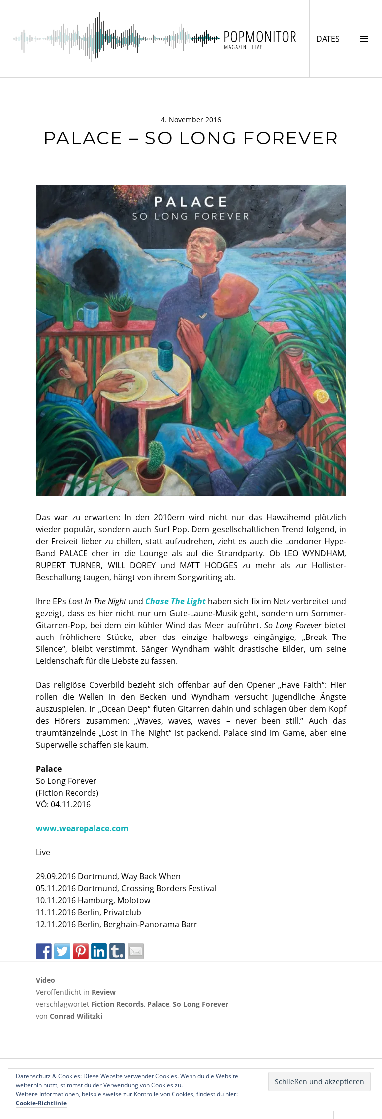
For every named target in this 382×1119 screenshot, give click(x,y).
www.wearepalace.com (82, 828)
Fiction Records (117, 1004)
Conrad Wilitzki (76, 1016)
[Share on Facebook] (44, 951)
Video (45, 980)
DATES (331, 38)
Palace (158, 1004)
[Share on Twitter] (62, 951)
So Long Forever (200, 1004)
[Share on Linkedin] (99, 951)
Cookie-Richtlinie (41, 1103)
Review (104, 992)
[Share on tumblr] (117, 951)
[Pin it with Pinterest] (81, 951)
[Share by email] (136, 951)
